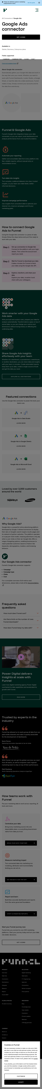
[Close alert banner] (39, 3)
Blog (23, 1003)
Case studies (25, 1010)
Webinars (24, 1019)
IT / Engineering (26, 979)
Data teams (25, 976)
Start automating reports (17, 914)
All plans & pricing (7, 1003)
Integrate (4, 985)
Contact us (5, 1034)
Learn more (21, 423)
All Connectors (7, 18)
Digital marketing (26, 972)
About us (4, 1031)
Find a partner (25, 991)
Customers (25, 1013)
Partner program (26, 988)
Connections (25, 985)
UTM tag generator (27, 1022)
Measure (4, 988)
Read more (21, 697)
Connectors (5, 979)
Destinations (5, 982)
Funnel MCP (5, 994)
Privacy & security (6, 1041)
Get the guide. (31, 2)
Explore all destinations (21, 376)
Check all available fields (9, 63)
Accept (21, 1082)
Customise (21, 1076)
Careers (4, 1038)
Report (4, 991)
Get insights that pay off (17, 879)
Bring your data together (17, 843)
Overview (4, 972)
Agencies (24, 982)
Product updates (26, 1016)
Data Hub (4, 976)
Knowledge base (26, 1007)
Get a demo (21, 37)
